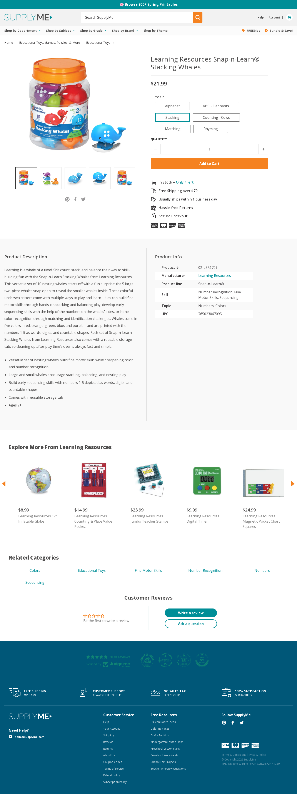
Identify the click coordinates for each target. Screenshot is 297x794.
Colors (35, 570)
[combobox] (137, 17)
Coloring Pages (160, 728)
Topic (159, 97)
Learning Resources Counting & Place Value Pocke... (93, 521)
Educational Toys (98, 42)
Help (106, 722)
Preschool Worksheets (164, 755)
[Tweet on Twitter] (83, 199)
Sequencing (34, 582)
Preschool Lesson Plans (165, 749)
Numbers (262, 570)
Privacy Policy (257, 755)
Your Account (111, 728)
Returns (108, 749)
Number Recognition (205, 570)
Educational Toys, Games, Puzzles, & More (49, 42)
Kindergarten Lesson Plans (167, 742)
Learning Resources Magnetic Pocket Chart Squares (261, 521)
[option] (26, 178)
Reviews (108, 742)
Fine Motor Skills (148, 570)
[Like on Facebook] (75, 199)
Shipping (108, 735)
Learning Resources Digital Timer (203, 519)
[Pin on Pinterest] (67, 199)
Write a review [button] (191, 612)
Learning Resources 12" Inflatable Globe (37, 519)
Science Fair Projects (163, 762)
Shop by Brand (123, 30)
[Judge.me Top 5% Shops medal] (202, 660)
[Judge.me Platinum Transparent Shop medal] (165, 660)
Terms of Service (113, 769)
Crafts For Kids (160, 735)
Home (8, 42)
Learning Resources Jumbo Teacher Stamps (149, 519)
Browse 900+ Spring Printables (151, 4)
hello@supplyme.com (29, 737)
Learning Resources (214, 275)
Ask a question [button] (191, 623)
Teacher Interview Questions (168, 769)
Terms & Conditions (234, 755)
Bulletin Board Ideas (163, 722)
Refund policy (111, 775)
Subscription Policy (115, 782)
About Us (109, 755)
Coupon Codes (112, 762)
